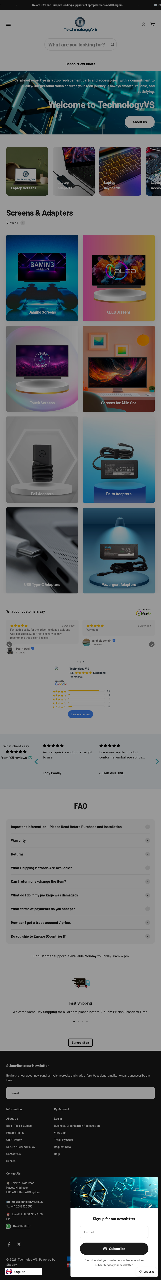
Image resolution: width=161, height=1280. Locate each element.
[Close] (150, 1185)
